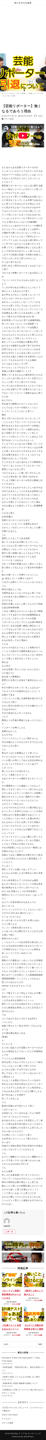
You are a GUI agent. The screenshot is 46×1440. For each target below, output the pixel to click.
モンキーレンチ (34, 1433)
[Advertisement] (23, 29)
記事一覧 (9, 1231)
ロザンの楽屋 (9, 119)
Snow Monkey (11, 1433)
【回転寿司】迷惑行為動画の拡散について (20, 1383)
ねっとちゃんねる (23, 2)
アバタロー (6, 1419)
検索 (40, 1344)
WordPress (29, 1436)
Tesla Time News (10, 1414)
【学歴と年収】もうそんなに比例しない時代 (21, 1377)
